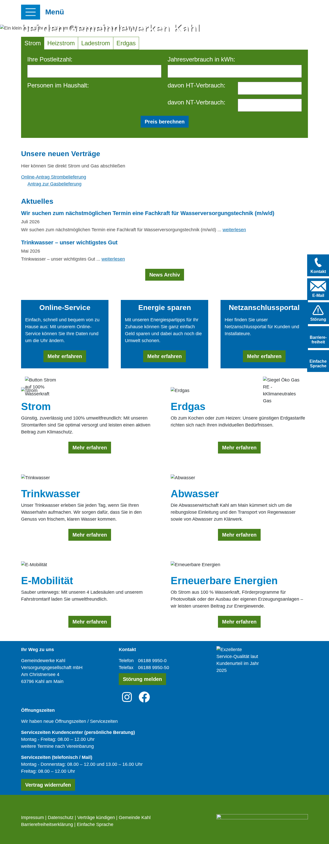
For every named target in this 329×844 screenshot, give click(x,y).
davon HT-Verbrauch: (196, 85)
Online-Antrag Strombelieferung (53, 177)
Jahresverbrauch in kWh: (201, 59)
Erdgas (126, 43)
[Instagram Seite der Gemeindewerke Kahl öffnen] (127, 696)
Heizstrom (61, 43)
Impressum (32, 817)
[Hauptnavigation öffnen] (30, 12)
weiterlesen (234, 229)
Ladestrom (95, 43)
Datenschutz (61, 817)
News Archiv (164, 275)
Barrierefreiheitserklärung (47, 824)
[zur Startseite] (252, 12)
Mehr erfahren (65, 356)
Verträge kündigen (96, 817)
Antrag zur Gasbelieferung (54, 183)
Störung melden (142, 679)
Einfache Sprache (95, 824)
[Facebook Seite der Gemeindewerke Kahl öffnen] (144, 696)
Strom (32, 43)
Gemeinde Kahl (135, 817)
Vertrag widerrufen (48, 785)
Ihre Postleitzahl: (49, 59)
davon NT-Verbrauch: (196, 102)
